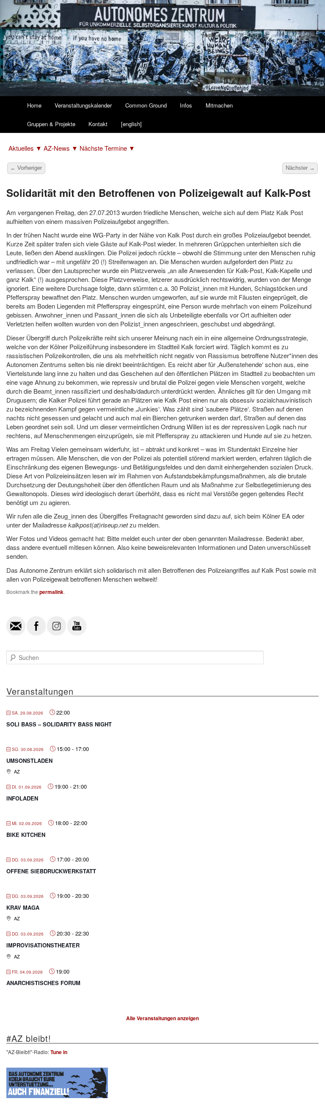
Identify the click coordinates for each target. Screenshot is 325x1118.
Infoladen (22, 798)
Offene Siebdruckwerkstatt (51, 871)
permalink (51, 592)
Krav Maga (22, 907)
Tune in (58, 1052)
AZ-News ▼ (62, 148)
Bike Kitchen (25, 835)
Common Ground (146, 105)
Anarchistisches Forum (43, 983)
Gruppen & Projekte (51, 124)
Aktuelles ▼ (26, 148)
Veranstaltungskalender (83, 105)
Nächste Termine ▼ (107, 148)
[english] (131, 124)
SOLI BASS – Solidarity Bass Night (59, 724)
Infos (186, 105)
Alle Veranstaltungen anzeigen (162, 1018)
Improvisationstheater (43, 945)
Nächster (300, 168)
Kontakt (97, 124)
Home (34, 105)
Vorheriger (26, 168)
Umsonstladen (29, 760)
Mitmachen (219, 105)
